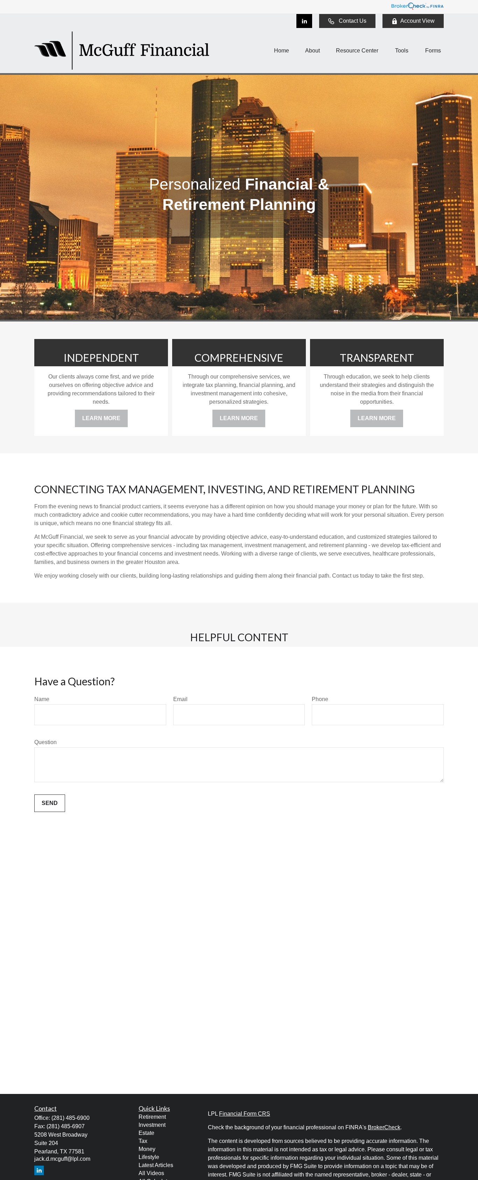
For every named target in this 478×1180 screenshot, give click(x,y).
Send (50, 803)
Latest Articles (156, 1165)
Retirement (152, 1117)
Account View (417, 21)
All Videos (151, 1173)
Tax (143, 1141)
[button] (281, 50)
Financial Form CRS (244, 1114)
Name (41, 699)
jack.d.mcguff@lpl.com (62, 1159)
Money (147, 1149)
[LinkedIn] (304, 21)
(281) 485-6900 (70, 1118)
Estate (146, 1133)
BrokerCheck (384, 1127)
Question (45, 742)
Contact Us (352, 21)
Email (180, 699)
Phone (320, 699)
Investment (152, 1125)
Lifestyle (149, 1157)
